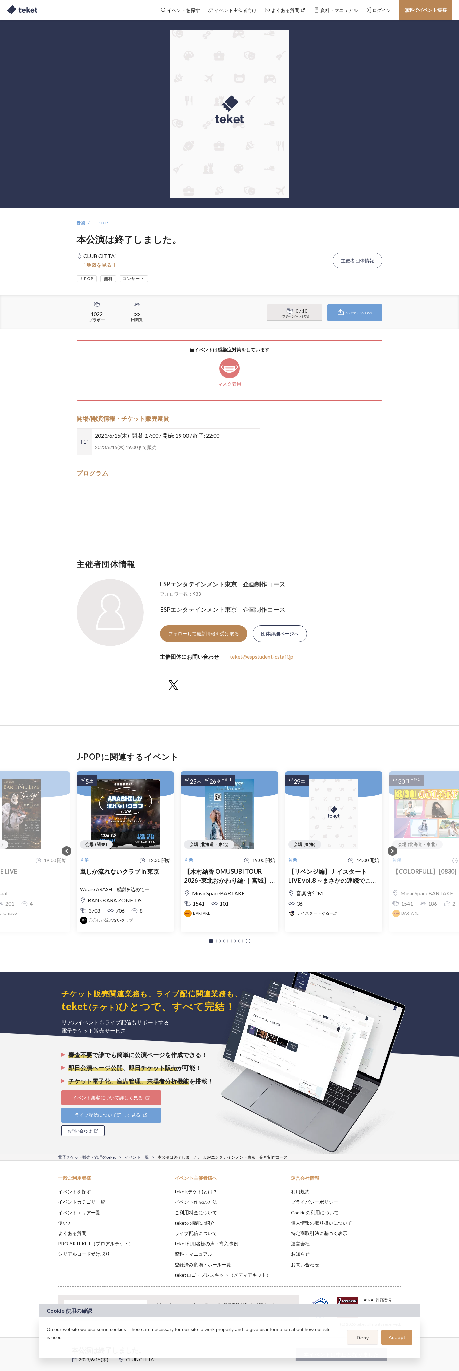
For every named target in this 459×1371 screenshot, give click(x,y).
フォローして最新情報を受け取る (203, 633)
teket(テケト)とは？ (196, 1191)
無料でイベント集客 (426, 10)
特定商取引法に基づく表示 (319, 1233)
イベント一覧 (137, 1157)
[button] (211, 941)
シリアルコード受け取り (84, 1254)
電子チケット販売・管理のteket (87, 1157)
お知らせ (300, 1254)
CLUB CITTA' (140, 1359)
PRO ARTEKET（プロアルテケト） (95, 1243)
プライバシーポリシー (314, 1202)
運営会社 (300, 1243)
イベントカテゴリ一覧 (81, 1202)
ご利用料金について (196, 1212)
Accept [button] (397, 1337)
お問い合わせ (305, 1264)
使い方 (65, 1223)
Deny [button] (363, 1337)
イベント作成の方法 (196, 1202)
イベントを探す (74, 1191)
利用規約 (300, 1191)
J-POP (100, 222)
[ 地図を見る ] (99, 265)
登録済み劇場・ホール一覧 (203, 1264)
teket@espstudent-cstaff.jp (261, 656)
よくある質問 (72, 1233)
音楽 (81, 222)
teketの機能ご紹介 (195, 1223)
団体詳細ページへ (280, 633)
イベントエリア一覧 (79, 1212)
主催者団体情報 (357, 260)
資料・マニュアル (193, 1254)
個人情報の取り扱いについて (321, 1223)
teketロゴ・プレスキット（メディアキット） (223, 1275)
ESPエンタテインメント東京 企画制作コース (222, 584)
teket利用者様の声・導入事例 (206, 1243)
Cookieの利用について (315, 1212)
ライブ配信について (196, 1233)
